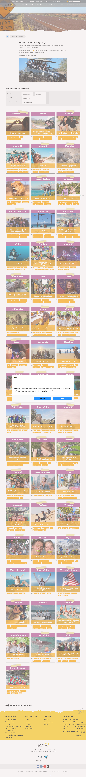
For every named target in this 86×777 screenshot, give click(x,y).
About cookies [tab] (43, 381)
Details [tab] (63, 381)
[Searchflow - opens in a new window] (70, 377)
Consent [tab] (22, 381)
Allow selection (42, 398)
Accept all (62, 398)
